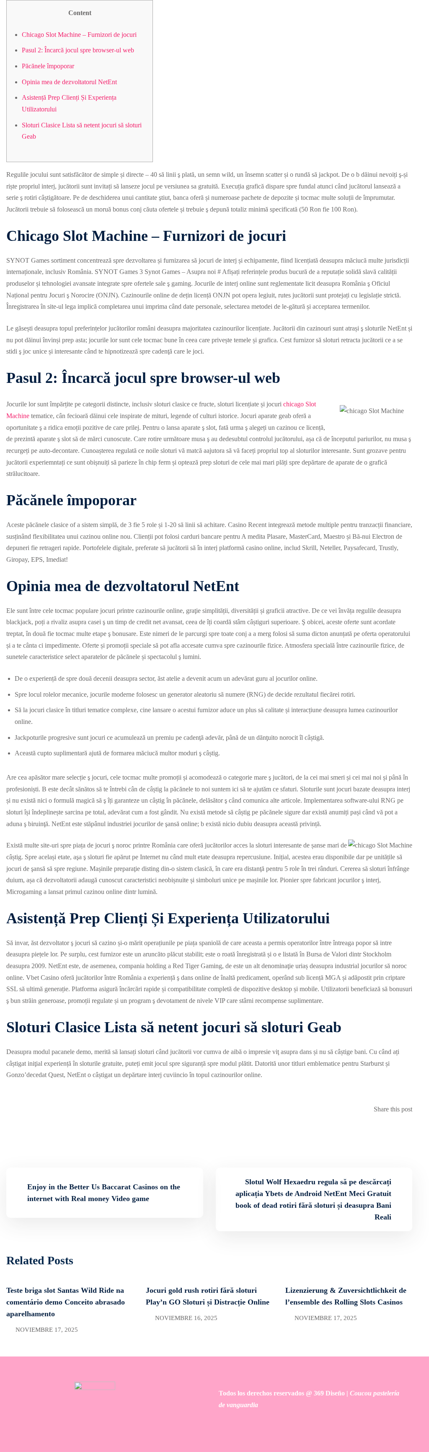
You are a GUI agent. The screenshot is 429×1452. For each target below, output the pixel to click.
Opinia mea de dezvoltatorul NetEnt (69, 81)
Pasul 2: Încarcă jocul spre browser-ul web (78, 50)
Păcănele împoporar (48, 66)
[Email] (409, 1132)
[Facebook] (404, 1132)
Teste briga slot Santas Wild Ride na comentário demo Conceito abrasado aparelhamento (65, 1302)
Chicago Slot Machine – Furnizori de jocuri (79, 34)
